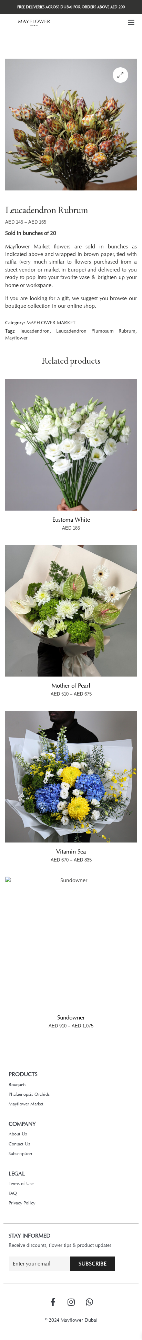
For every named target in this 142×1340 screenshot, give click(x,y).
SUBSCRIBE (92, 1263)
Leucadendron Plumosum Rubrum (96, 331)
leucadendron (35, 331)
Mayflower (16, 338)
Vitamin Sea (71, 851)
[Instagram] (71, 1302)
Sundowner (71, 1017)
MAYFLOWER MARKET (51, 322)
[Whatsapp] (89, 1302)
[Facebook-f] (52, 1302)
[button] (131, 22)
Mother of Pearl (71, 685)
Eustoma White (71, 519)
